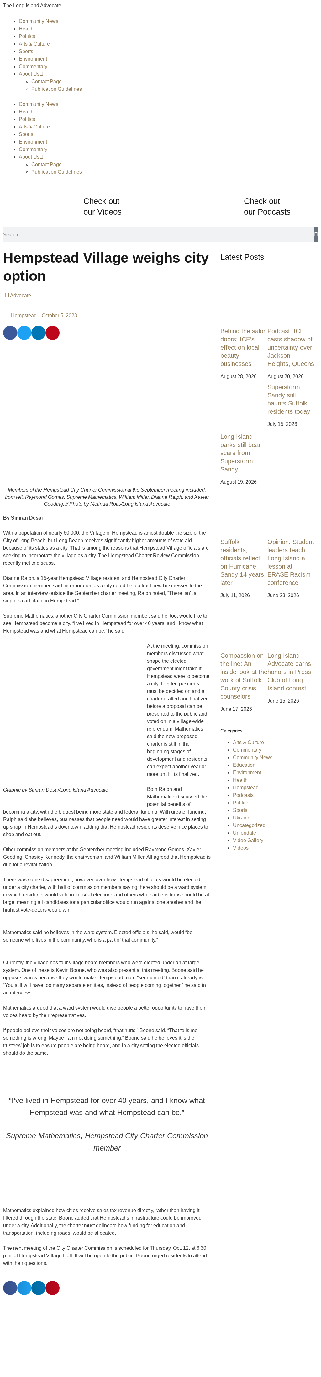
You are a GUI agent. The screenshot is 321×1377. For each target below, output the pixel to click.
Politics (27, 36)
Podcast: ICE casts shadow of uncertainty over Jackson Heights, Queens (290, 347)
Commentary (33, 66)
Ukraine (241, 817)
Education (244, 765)
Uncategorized (249, 825)
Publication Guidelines (56, 89)
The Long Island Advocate (32, 5)
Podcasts (243, 795)
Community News (38, 21)
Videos (241, 848)
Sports (26, 51)
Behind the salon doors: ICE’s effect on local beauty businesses (243, 347)
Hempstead (24, 315)
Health (26, 28)
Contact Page (46, 81)
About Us (29, 74)
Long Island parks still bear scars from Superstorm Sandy (240, 453)
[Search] (316, 234)
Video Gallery (248, 840)
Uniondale (244, 832)
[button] (10, 333)
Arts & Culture (34, 43)
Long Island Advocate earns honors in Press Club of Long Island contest (289, 672)
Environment (33, 59)
